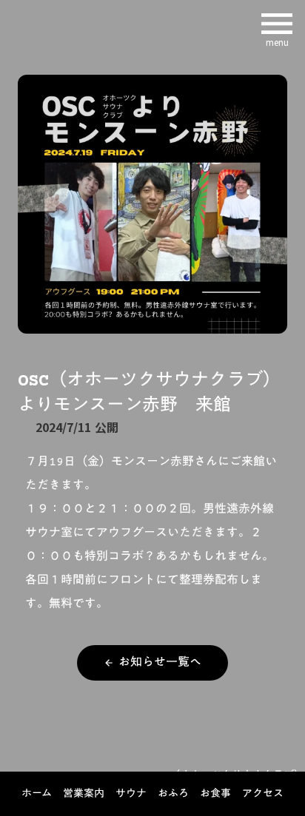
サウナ (131, 794)
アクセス (263, 794)
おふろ (173, 794)
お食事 (215, 794)
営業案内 (83, 794)
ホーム (36, 794)
